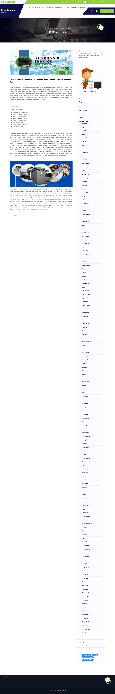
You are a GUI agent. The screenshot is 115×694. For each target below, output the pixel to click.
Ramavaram (85, 476)
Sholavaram (85, 509)
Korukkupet (85, 280)
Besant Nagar (85, 178)
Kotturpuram (85, 291)
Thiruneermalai (86, 553)
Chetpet (84, 189)
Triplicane (84, 582)
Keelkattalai (85, 251)
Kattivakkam (85, 247)
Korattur (84, 276)
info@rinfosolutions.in (92, 2)
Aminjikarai (85, 145)
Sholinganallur (86, 513)
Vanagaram (85, 600)
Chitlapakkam (85, 196)
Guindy (84, 225)
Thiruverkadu (85, 564)
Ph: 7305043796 (14, 106)
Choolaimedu (85, 203)
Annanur (84, 160)
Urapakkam (85, 586)
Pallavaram (85, 400)
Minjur (83, 345)
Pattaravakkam (86, 418)
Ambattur (84, 142)
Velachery (84, 607)
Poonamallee (85, 447)
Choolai (84, 200)
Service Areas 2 (70, 7)
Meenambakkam (86, 342)
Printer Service (39, 7)
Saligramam (85, 495)
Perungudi (84, 444)
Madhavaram (85, 309)
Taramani (84, 535)
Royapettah (85, 484)
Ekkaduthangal (86, 214)
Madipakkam (85, 313)
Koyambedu (85, 298)
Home (31, 7)
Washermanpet (86, 629)
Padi (83, 393)
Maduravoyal (85, 316)
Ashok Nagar (85, 167)
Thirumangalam (86, 546)
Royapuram (85, 487)
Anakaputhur (85, 149)
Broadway (84, 182)
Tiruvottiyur (85, 575)
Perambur (84, 425)
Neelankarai (85, 378)
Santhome (84, 498)
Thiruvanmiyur (86, 560)
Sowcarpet (84, 520)
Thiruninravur (85, 557)
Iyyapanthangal (86, 233)
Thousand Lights (86, 567)
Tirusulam (84, 571)
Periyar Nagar (85, 433)
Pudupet (84, 455)
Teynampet (85, 538)
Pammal (84, 407)
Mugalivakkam (86, 360)
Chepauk (84, 185)
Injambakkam (85, 229)
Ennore (84, 218)
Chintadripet (85, 193)
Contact (85, 14)
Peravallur (84, 429)
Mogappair (85, 349)
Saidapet (84, 491)
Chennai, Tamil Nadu (108, 2)
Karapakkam (85, 243)
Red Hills (84, 480)
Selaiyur (84, 502)
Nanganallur (85, 371)
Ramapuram (85, 473)
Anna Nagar (85, 153)
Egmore (84, 211)
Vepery (84, 611)
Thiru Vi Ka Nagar (86, 542)
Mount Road (85, 356)
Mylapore (84, 364)
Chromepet (85, 207)
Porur (83, 451)
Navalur (84, 375)
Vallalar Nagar (85, 597)
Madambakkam (86, 305)
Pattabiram (85, 415)
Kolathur (84, 273)
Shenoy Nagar (85, 506)
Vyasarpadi (85, 626)
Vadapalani (85, 589)
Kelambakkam (86, 254)
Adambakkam (85, 123)
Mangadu (84, 331)
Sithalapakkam (86, 516)
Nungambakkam (86, 389)
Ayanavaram (85, 174)
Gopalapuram (85, 222)
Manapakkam (85, 324)
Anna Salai (85, 156)
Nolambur (84, 385)
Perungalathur (86, 440)
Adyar (83, 127)
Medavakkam (85, 338)
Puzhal (84, 466)
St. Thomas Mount (65, 28)
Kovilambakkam (86, 294)
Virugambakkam (86, 622)
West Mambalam (86, 633)
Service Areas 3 (82, 7)
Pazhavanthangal (86, 422)
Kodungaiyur (85, 269)
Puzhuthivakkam (86, 469)
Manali (83, 320)
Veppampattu (85, 615)
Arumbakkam (85, 163)
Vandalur (84, 604)
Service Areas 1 (59, 7)
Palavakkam (85, 396)
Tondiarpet (85, 578)
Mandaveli (84, 327)
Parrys (83, 411)
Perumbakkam (86, 436)
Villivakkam (85, 618)
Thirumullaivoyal (86, 549)
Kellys (83, 258)
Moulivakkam (85, 353)
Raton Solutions (83, 54)
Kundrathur (85, 302)
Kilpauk (84, 262)
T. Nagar (84, 527)
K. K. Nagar (85, 240)
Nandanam (85, 367)
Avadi (83, 171)
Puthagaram (85, 462)
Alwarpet (84, 134)
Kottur (83, 287)
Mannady (84, 334)
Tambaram (85, 531)
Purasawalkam (86, 458)
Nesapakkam (85, 382)
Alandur (84, 131)
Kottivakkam (85, 284)
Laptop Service (49, 7)
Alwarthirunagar (86, 138)
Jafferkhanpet (85, 236)
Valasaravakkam (86, 593)
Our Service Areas (54, 28)
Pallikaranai (85, 404)
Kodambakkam (86, 265)
